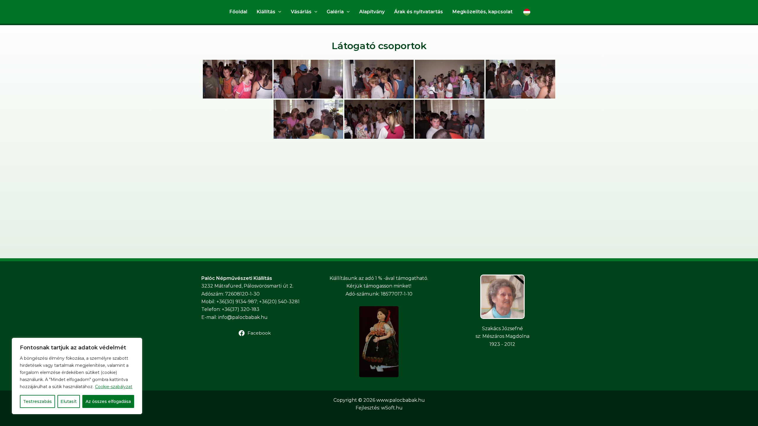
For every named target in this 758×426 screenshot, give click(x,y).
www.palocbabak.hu (400, 400)
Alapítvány (372, 11)
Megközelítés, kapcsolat (482, 11)
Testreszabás (37, 401)
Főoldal (238, 11)
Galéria (335, 11)
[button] (278, 12)
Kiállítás (266, 11)
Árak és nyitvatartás (418, 11)
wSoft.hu (392, 408)
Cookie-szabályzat (113, 386)
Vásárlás (301, 11)
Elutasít (68, 401)
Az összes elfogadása (108, 401)
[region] (77, 376)
